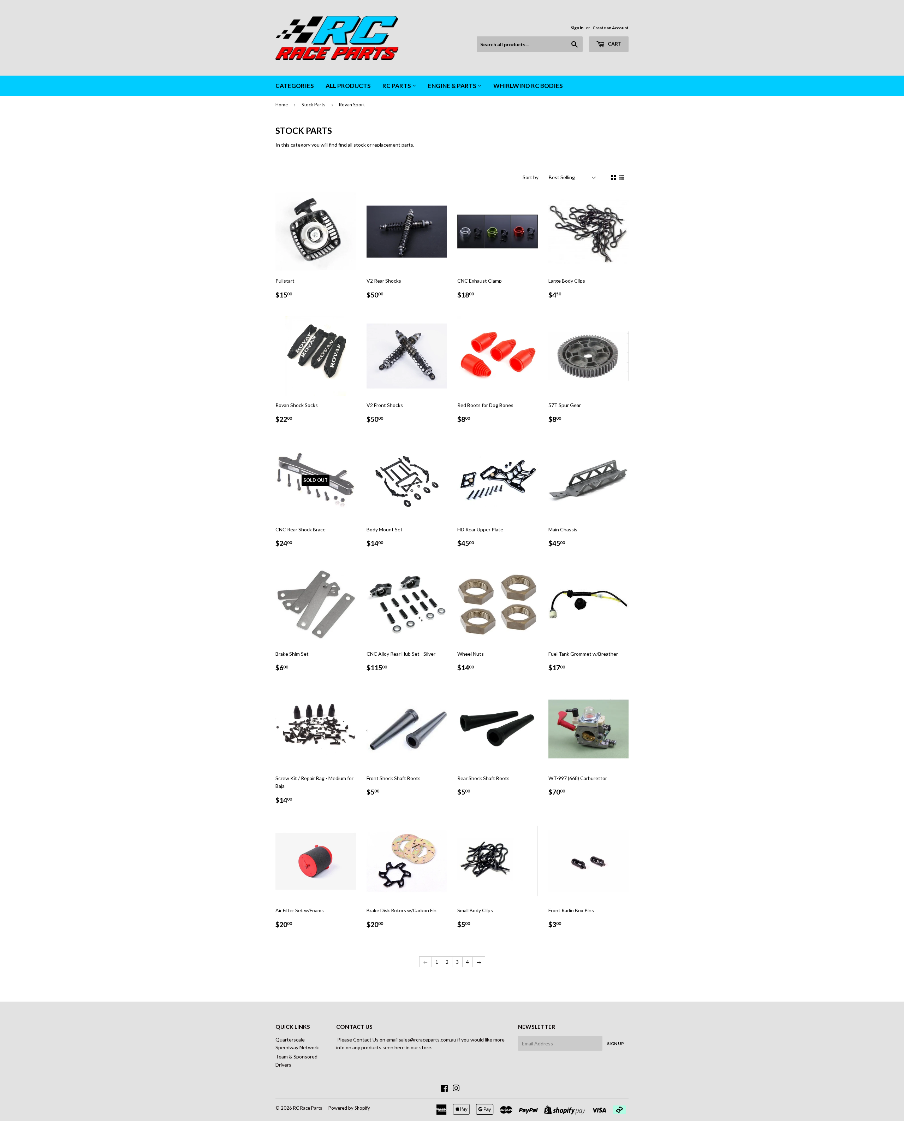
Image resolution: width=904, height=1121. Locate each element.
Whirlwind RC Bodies (528, 85)
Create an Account (611, 27)
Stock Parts (313, 104)
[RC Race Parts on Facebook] (444, 1089)
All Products (348, 85)
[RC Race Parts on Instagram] (456, 1089)
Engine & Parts (452, 85)
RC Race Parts (307, 1108)
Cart (614, 44)
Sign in (577, 27)
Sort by (531, 177)
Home (281, 104)
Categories (294, 85)
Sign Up (615, 1043)
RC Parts (397, 85)
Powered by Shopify (349, 1108)
